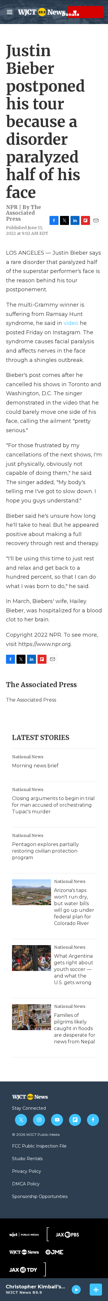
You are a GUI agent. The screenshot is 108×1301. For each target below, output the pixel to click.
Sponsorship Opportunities (40, 1196)
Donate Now (60, 12)
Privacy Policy (26, 1171)
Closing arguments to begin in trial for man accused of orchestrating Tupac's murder (53, 805)
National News (28, 757)
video (71, 323)
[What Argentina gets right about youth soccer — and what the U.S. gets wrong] (31, 958)
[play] (76, 1290)
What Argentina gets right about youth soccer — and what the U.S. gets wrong (73, 969)
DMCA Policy (26, 1184)
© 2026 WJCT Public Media (36, 1134)
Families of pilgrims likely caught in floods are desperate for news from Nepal (74, 1028)
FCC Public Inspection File (39, 1146)
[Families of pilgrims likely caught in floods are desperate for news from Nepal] (31, 1017)
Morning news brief (35, 766)
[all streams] (96, 1290)
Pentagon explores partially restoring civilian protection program (45, 851)
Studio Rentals (27, 1159)
